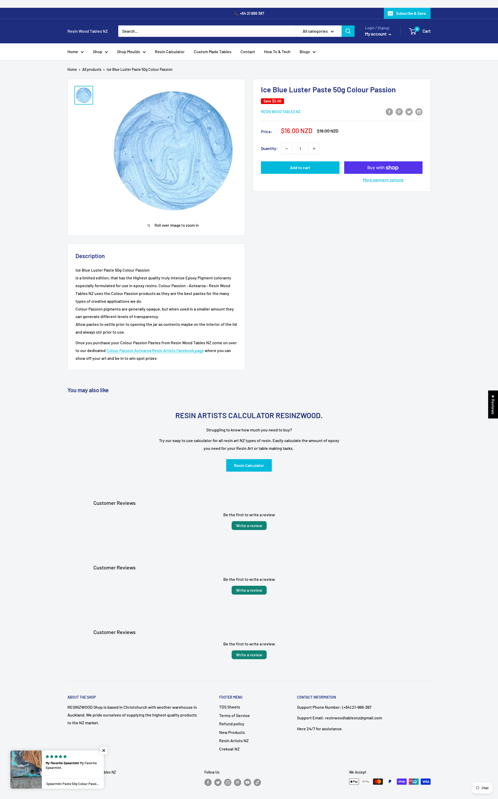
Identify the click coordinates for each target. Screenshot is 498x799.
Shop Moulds (128, 51)
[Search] (348, 31)
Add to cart (300, 167)
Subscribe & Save (411, 13)
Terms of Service (234, 715)
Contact (247, 51)
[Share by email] (419, 111)
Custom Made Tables (212, 51)
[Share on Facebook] (389, 111)
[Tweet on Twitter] (409, 111)
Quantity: (269, 148)
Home (72, 51)
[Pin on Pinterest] (399, 111)
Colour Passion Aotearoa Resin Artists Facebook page (155, 350)
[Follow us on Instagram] (227, 782)
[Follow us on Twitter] (218, 782)
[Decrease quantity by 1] (286, 148)
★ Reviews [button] (493, 404)
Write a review (249, 525)
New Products (232, 732)
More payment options (383, 179)
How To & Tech (277, 51)
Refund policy (231, 723)
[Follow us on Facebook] (208, 782)
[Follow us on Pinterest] (237, 782)
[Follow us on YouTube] (247, 782)
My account (376, 33)
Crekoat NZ (229, 748)
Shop (97, 51)
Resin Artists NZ (234, 740)
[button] (104, 750)
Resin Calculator (170, 51)
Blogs (305, 51)
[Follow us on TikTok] (257, 782)
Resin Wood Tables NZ (280, 111)
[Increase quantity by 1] (314, 148)
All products (91, 69)
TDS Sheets (229, 706)
